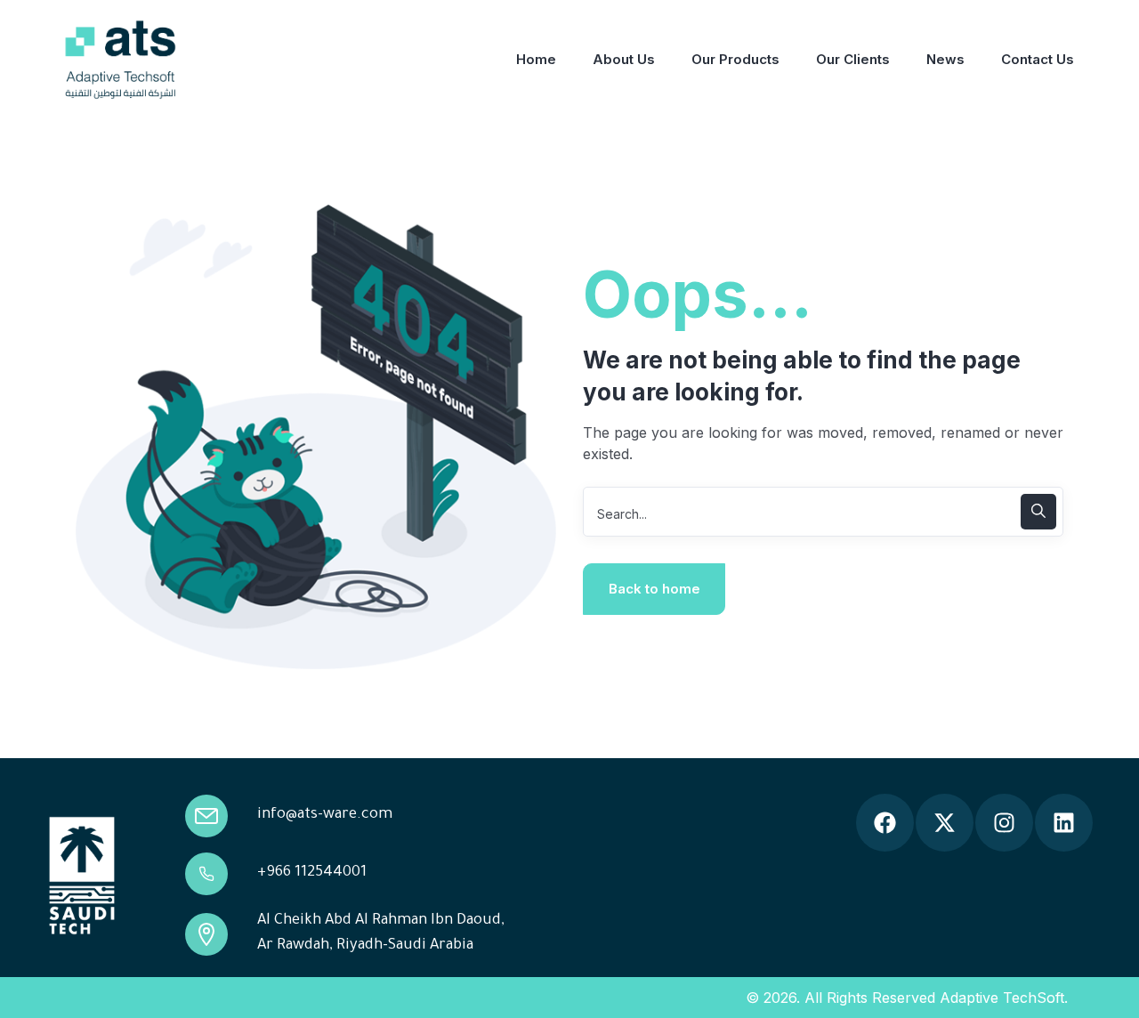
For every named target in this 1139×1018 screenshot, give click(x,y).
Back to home (654, 588)
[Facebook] (885, 823)
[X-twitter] (944, 823)
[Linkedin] (1064, 823)
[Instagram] (1004, 823)
